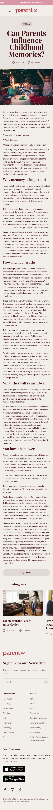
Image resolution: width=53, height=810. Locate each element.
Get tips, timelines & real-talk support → (30, 3)
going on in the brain (39, 300)
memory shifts (29, 316)
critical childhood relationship (35, 416)
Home (32, 698)
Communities (8, 732)
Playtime (6, 713)
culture (27, 336)
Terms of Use (24, 801)
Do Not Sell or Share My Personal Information (39, 738)
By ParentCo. (36, 62)
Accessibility (34, 732)
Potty (5, 718)
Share (28, 572)
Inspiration (7, 698)
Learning (6, 703)
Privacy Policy (35, 727)
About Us (33, 708)
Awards (32, 703)
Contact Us (34, 713)
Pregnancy (7, 723)
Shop (5, 737)
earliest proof (12, 268)
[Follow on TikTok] (20, 790)
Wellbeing (26, 24)
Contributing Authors (38, 718)
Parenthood (8, 708)
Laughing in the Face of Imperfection (17, 622)
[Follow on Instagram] (12, 790)
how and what (21, 458)
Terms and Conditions (38, 723)
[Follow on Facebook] (5, 790)
